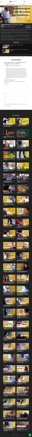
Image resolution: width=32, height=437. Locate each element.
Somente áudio (28, 27)
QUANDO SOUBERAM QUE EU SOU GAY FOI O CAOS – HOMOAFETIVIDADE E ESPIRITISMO (9, 395)
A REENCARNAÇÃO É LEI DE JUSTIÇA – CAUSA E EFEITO (22, 305)
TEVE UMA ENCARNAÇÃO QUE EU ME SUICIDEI (9, 383)
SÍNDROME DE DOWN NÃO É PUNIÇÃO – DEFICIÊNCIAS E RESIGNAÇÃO (9, 271)
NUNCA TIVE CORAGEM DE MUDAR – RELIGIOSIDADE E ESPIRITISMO (22, 260)
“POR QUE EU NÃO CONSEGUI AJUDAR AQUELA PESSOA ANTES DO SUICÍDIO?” (9, 204)
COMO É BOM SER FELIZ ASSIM (21, 339)
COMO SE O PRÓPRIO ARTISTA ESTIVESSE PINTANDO (8, 126)
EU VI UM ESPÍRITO (20, 372)
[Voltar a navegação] (1, 1)
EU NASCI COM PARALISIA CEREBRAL (9, 249)
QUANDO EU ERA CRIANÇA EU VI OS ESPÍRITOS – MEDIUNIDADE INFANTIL (9, 282)
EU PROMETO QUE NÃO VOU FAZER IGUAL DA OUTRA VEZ (22, 362)
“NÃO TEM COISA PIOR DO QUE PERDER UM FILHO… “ (8, 193)
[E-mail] (30, 25)
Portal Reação (3, 26)
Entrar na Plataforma (10, 4)
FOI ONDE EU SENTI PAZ (20, 203)
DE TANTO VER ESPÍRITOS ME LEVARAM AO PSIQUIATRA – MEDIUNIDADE (8, 407)
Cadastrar (23, 4)
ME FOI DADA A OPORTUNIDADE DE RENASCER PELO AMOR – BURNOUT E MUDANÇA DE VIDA (22, 294)
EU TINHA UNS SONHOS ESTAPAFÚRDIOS (20, 351)
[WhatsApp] (29, 25)
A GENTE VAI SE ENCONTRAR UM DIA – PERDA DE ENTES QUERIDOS (22, 282)
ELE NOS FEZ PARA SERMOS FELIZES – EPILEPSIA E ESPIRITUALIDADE (9, 294)
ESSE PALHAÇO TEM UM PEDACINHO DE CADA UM (22, 227)
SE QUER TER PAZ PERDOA (21, 249)
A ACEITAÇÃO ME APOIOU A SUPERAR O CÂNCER (9, 159)
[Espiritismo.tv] (12, 1)
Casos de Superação (8, 26)
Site (4, 100)
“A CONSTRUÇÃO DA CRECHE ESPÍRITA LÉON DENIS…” (8, 181)
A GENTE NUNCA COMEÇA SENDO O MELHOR (9, 216)
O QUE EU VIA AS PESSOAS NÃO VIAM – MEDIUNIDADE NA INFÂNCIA (22, 406)
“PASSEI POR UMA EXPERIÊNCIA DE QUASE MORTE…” (9, 170)
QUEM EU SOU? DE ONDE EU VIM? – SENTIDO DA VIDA (9, 328)
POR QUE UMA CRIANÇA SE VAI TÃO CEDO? (9, 418)
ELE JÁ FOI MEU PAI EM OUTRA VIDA (9, 372)
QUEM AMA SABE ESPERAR (7, 226)
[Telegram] (28, 25)
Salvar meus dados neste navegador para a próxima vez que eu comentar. (15, 104)
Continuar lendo (16, 42)
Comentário (6, 84)
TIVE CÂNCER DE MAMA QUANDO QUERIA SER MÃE (8, 148)
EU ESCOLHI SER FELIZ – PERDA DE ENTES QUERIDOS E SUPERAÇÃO (22, 418)
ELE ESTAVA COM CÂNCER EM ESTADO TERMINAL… (22, 216)
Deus (21, 40)
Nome (5, 93)
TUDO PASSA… (19, 328)
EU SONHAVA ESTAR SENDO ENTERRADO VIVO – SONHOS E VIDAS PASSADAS (22, 317)
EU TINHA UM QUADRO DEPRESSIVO (9, 237)
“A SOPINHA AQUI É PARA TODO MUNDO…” (21, 181)
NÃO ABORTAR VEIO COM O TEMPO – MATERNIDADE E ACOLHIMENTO (9, 317)
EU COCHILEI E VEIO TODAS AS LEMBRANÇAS (21, 383)
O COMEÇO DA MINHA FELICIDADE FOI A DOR (9, 362)
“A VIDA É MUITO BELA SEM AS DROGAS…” (21, 193)
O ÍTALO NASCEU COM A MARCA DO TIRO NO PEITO (9, 351)
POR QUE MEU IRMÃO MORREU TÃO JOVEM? (9, 137)
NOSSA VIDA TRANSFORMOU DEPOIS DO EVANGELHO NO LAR (9, 305)
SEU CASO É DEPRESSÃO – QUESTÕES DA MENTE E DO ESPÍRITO (9, 260)
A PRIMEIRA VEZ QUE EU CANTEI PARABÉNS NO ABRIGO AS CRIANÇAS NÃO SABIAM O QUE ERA (22, 238)
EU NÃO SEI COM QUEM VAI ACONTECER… (7, 340)
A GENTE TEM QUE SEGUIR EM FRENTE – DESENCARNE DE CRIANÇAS (22, 395)
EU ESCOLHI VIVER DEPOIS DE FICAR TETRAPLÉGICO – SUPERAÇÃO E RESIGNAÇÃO (9, 430)
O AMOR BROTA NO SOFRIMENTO (22, 125)
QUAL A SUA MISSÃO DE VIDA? (21, 147)
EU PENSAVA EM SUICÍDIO (21, 136)
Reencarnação (14, 26)
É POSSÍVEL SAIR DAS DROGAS (21, 170)
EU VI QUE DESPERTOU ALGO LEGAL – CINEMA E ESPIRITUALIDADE (22, 271)
